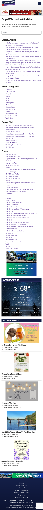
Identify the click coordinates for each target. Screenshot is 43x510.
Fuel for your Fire (11, 163)
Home (8, 167)
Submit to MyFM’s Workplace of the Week (19, 226)
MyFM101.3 (9, 180)
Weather (8, 246)
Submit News (10, 220)
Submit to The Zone (12, 229)
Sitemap (8, 198)
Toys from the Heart (12, 113)
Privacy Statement (12, 187)
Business (9, 89)
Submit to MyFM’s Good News (16, 224)
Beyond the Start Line (13, 156)
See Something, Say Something (16, 191)
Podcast (8, 185)
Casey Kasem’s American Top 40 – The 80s (20, 136)
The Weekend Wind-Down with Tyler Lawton (20, 127)
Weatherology (33, 507)
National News (10, 107)
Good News (9, 94)
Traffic (8, 244)
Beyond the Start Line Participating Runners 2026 (22, 158)
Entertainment (10, 92)
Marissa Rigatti (10, 129)
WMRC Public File (21, 485)
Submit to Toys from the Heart (15, 231)
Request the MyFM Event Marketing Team (19, 189)
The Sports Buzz (11, 138)
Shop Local (9, 194)
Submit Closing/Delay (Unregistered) (17, 209)
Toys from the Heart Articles (15, 242)
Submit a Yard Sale (12, 204)
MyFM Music (10, 147)
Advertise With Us (11, 154)
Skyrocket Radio (27, 506)
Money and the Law (12, 140)
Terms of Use (10, 233)
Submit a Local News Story (14, 202)
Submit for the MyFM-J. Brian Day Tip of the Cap (21, 213)
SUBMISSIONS (11, 200)
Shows (8, 196)
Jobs (7, 98)
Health (8, 96)
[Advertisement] (22, 12)
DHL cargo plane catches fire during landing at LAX (22, 60)
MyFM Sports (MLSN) (13, 178)
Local (7, 100)
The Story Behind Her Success (16, 145)
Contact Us (9, 161)
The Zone (9, 237)
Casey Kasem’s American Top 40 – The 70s (20, 134)
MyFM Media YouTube (13, 174)
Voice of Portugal (11, 143)
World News (10, 118)
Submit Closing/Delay (13, 207)
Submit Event (10, 211)
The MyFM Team (11, 235)
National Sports (11, 109)
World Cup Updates (12, 116)
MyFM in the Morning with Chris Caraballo (19, 125)
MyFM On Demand (12, 176)
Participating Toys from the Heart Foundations (20, 183)
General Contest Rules (13, 165)
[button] (39, 3)
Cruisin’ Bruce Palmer (13, 132)
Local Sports (10, 103)
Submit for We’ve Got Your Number (17, 218)
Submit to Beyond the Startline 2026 (17, 222)
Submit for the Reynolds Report (16, 215)
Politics (8, 111)
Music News (10, 105)
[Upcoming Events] (22, 333)
